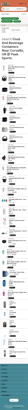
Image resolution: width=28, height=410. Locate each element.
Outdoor (4, 373)
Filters (3, 25)
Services (4, 388)
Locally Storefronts (16, 407)
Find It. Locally (22, 9)
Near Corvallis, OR (6, 21)
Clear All (23, 14)
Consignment (6, 395)
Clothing (4, 380)
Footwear (5, 376)
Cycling (4, 369)
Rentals (4, 391)
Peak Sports (17, 21)
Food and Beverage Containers (9, 18)
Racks (3, 384)
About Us (4, 365)
